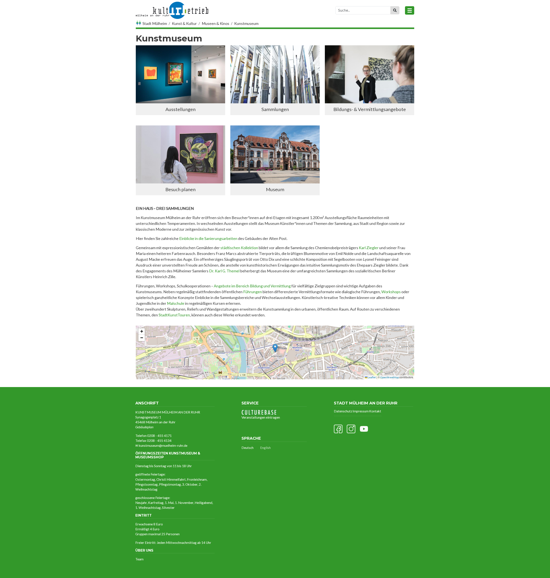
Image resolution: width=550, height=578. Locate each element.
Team (139, 559)
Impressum (361, 411)
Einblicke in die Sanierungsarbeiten (208, 238)
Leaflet (371, 377)
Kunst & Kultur (184, 23)
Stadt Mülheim (154, 23)
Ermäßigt (142, 529)
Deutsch (247, 448)
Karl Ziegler (369, 247)
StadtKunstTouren (174, 315)
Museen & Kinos (215, 23)
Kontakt (375, 411)
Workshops (391, 291)
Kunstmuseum (246, 23)
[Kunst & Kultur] (172, 5)
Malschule (176, 303)
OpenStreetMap (389, 377)
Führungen (252, 291)
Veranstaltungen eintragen (260, 417)
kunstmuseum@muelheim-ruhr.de (163, 445)
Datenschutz (343, 411)
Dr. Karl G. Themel (224, 270)
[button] (275, 348)
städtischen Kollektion (239, 247)
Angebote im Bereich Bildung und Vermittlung (252, 286)
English (265, 448)
